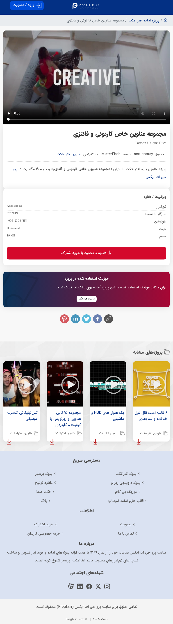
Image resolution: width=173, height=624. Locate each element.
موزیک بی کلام (126, 492)
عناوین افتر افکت (69, 154)
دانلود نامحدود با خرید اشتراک (84, 253)
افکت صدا (43, 492)
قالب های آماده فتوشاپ (125, 501)
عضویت (126, 524)
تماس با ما (126, 533)
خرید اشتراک (43, 524)
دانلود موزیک (87, 299)
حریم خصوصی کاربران (43, 533)
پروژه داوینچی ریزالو (126, 483)
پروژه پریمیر (43, 474)
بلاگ (44, 501)
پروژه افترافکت (126, 474)
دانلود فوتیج (44, 483)
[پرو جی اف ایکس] (86, 4)
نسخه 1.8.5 (100, 619)
